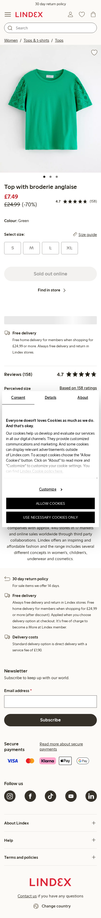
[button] (50, 109)
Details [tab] (50, 397)
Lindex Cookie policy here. (41, 471)
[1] (44, 177)
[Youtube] (71, 796)
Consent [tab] (18, 397)
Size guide (87, 234)
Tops (59, 40)
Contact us (27, 896)
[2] (50, 177)
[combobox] (50, 28)
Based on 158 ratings (78, 388)
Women (11, 40)
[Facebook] (30, 796)
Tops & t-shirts (36, 40)
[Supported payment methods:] (50, 761)
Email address (18, 690)
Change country (56, 906)
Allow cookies (50, 503)
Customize (47, 489)
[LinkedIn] (91, 796)
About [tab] (82, 397)
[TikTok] (50, 796)
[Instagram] (10, 796)
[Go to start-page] (29, 14)
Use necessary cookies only (50, 517)
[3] (57, 177)
